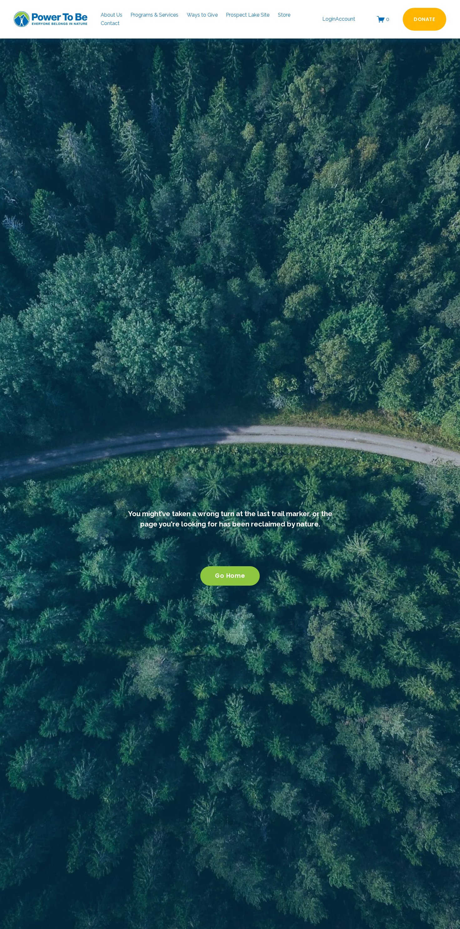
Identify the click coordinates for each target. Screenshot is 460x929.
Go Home (230, 576)
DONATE (424, 19)
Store (284, 15)
